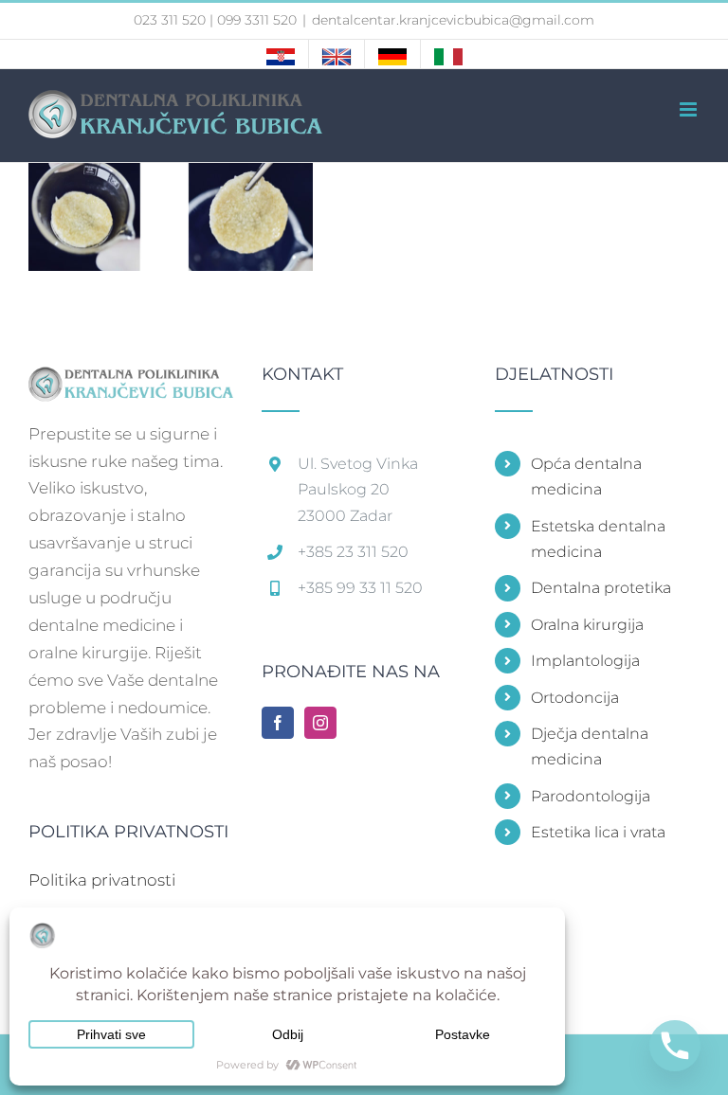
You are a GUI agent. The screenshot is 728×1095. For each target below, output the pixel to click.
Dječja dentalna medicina (589, 746)
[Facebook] (278, 723)
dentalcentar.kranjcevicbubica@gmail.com (453, 19)
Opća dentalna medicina (586, 476)
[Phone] (675, 1045)
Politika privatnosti (101, 880)
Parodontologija (590, 796)
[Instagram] (320, 723)
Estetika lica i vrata (598, 832)
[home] (130, 378)
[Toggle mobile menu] (690, 109)
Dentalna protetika (601, 588)
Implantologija (585, 661)
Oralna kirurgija (587, 625)
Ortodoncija (575, 698)
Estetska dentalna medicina (598, 539)
